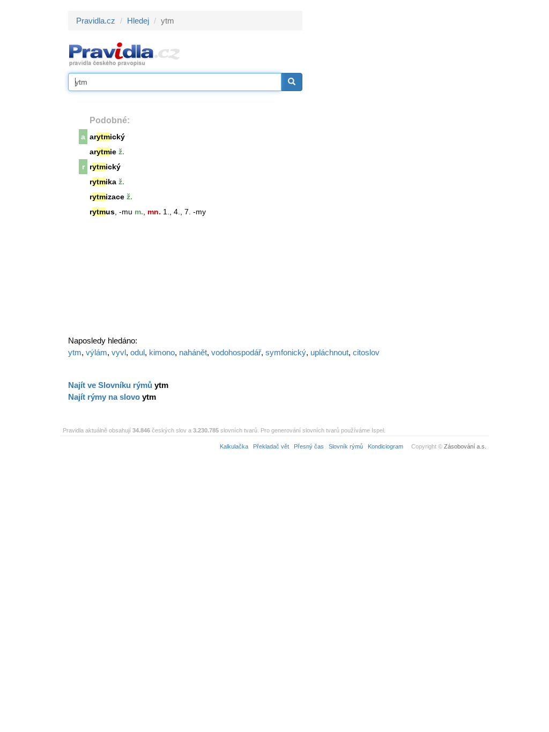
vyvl (119, 352)
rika (103, 181)
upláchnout (329, 352)
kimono (162, 352)
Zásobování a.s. (465, 446)
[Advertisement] (398, 171)
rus (102, 211)
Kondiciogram (385, 446)
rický (105, 166)
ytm (74, 352)
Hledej (138, 20)
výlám (96, 352)
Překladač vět (271, 446)
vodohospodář (236, 352)
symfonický (285, 352)
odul (137, 352)
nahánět (193, 352)
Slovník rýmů (346, 446)
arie (103, 151)
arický (107, 136)
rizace (107, 196)
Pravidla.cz (95, 20)
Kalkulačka (234, 446)
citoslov (366, 352)
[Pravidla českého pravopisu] (124, 53)
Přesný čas (309, 446)
